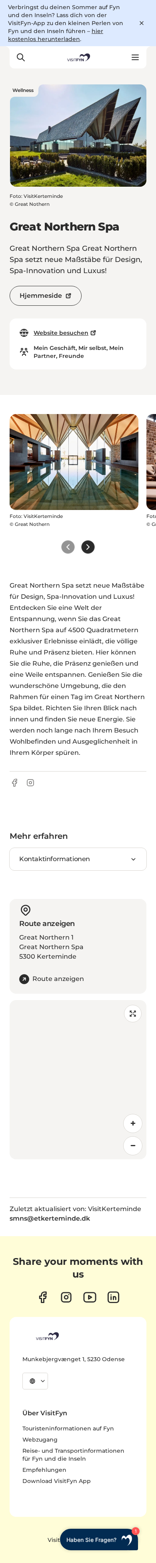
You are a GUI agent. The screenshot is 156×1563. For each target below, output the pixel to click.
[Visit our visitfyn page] (66, 1297)
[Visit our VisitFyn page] (43, 1297)
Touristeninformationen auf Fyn (68, 1428)
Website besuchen (61, 332)
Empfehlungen (44, 1469)
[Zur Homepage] (78, 57)
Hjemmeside (41, 295)
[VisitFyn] (46, 1336)
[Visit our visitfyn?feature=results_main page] (90, 1297)
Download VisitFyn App (56, 1481)
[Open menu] (135, 57)
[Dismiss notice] (141, 23)
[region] (78, 1079)
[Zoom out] (132, 1145)
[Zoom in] (132, 1123)
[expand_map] (133, 1013)
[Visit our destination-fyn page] (113, 1297)
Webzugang (40, 1439)
